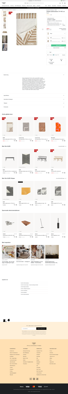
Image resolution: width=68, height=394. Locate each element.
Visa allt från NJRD (61, 146)
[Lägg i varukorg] (16, 140)
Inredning (12, 5)
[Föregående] (11, 29)
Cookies (11, 367)
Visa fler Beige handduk (25, 286)
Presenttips (38, 367)
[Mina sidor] (60, 3)
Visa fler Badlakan (24, 292)
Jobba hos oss (52, 356)
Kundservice (12, 350)
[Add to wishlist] (14, 140)
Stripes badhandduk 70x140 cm (21, 9)
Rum (46, 5)
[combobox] (63, 0)
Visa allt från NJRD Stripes (60, 178)
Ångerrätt (11, 374)
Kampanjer (59, 5)
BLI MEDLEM (30, 0)
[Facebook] (30, 379)
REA (37, 358)
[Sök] (25, 3)
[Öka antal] (50, 45)
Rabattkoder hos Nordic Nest (41, 374)
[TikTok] (37, 379)
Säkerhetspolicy (12, 365)
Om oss (51, 350)
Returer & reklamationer (14, 352)
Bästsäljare (38, 361)
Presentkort (25, 363)
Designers (38, 354)
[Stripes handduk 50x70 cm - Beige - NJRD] (48, 41)
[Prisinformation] (50, 28)
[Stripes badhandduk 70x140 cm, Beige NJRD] (27, 29)
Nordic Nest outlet (53, 363)
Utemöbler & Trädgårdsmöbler (28, 361)
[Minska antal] (47, 45)
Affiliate (51, 358)
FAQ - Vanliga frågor (13, 358)
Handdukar (14, 9)
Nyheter (49, 5)
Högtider (38, 363)
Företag (11, 371)
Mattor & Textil (29, 5)
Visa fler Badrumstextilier (25, 294)
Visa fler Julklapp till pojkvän (25, 288)
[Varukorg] (65, 3)
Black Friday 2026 (40, 371)
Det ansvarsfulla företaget (54, 354)
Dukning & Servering (5, 5)
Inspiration (64, 5)
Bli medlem (64, 24)
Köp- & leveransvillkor (13, 363)
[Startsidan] (4, 3)
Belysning (24, 5)
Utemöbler (38, 5)
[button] (49, 14)
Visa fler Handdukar (24, 290)
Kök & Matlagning (18, 5)
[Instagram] (34, 379)
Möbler (34, 5)
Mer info (63, 54)
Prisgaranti (11, 369)
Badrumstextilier (9, 9)
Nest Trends (39, 369)
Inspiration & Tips (39, 350)
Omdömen (51, 352)
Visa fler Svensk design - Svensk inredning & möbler (29, 284)
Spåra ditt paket (12, 361)
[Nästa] (43, 29)
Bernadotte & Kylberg (49, 9)
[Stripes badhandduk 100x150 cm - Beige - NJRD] (48, 38)
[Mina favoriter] (62, 3)
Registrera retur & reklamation (15, 354)
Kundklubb (11, 356)
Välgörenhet (52, 361)
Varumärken (54, 5)
